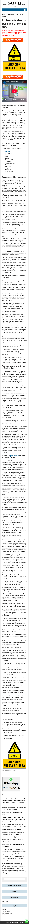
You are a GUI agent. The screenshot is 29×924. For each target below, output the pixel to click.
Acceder (4, 909)
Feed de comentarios (7, 913)
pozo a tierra (14, 455)
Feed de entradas (6, 911)
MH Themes (21, 922)
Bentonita (7, 151)
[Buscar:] (14, 879)
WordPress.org (5, 915)
